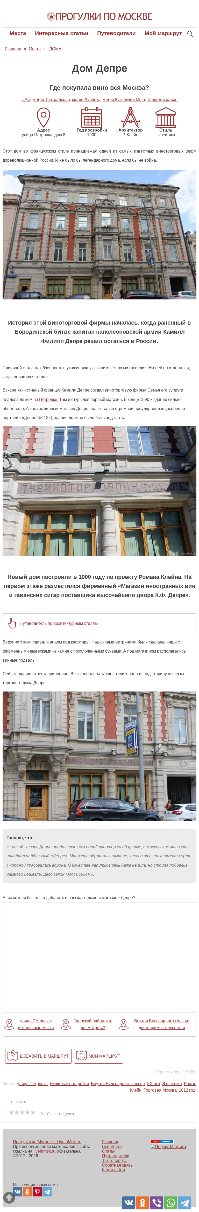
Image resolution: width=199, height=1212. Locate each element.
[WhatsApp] (170, 1202)
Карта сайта (113, 1170)
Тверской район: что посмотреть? (93, 1024)
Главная (110, 1142)
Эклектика (172, 1083)
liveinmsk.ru (44, 1151)
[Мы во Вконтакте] (17, 1191)
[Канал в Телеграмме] (47, 1191)
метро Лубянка (86, 99)
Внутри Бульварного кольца (118, 1083)
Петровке (48, 399)
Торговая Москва (160, 1090)
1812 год (187, 1090)
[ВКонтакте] (128, 1202)
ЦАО (26, 99)
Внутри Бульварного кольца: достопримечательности (161, 1024)
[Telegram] (184, 1202)
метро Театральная (51, 99)
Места (18, 33)
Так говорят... (114, 1160)
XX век (153, 1083)
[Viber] (156, 1202)
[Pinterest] (37, 1191)
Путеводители (116, 33)
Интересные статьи (61, 33)
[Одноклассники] (142, 1202)
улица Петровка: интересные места (36, 1024)
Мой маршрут (163, 33)
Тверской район (162, 99)
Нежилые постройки (69, 1083)
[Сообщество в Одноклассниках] (27, 1191)
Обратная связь (117, 1165)
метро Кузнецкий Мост (124, 99)
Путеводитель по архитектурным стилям (59, 623)
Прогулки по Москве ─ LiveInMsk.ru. (47, 1142)
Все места (112, 1146)
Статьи (109, 1151)
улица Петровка (32, 1083)
